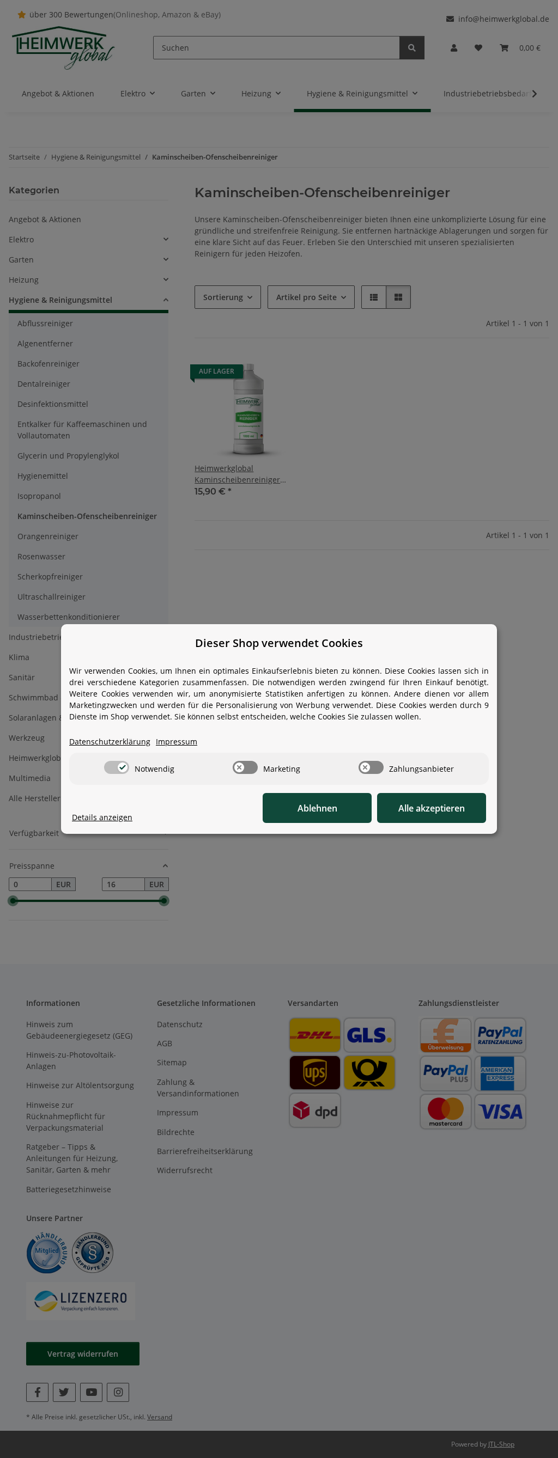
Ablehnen (317, 808)
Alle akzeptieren (431, 808)
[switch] (116, 767)
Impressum (176, 741)
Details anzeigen (102, 817)
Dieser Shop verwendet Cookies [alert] (279, 643)
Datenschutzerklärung (109, 741)
